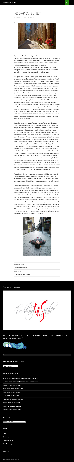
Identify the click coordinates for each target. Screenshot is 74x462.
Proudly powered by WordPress (11, 459)
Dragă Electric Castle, (14, 385)
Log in (4, 433)
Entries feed (6, 437)
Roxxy (5, 378)
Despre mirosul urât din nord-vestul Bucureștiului (23, 378)
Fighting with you (35, 10)
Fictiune (25, 10)
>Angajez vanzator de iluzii (22, 273)
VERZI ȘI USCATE (10, 2)
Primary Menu (71, 2)
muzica (44, 10)
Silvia (4, 381)
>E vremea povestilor (21, 266)
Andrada (31, 17)
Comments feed (8, 440)
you (48, 10)
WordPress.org (7, 444)
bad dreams (18, 10)
